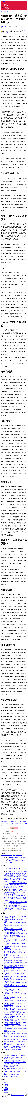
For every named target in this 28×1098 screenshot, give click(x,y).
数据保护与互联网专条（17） (11, 1065)
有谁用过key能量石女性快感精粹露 (13, 960)
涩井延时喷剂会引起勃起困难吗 (12, 968)
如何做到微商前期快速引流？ (17, 905)
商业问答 (6, 1085)
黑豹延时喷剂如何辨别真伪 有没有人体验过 (15, 1039)
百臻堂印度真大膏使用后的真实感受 (13, 1047)
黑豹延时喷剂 (15, 823)
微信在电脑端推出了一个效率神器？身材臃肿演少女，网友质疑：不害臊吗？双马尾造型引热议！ (15, 892)
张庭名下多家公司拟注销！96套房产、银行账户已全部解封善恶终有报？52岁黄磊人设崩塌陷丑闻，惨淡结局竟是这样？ (15, 873)
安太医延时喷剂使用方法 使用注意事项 (14, 1044)
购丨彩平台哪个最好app (10, 1058)
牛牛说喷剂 (7, 9)
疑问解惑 (6, 7)
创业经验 (6, 1089)
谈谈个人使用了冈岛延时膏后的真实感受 (14, 1046)
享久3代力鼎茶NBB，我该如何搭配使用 (14, 965)
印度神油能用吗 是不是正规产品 (12, 1049)
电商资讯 (6, 1090)
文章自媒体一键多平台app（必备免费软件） (15, 1055)
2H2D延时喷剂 (22, 821)
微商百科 (6, 1092)
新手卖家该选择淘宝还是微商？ (12, 1076)
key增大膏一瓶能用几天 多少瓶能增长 (14, 951)
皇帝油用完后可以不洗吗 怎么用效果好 (14, 967)
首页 (5, 4)
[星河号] (3, 1)
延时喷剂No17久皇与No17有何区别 (13, 929)
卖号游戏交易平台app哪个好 (16, 889)
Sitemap (5, 1096)
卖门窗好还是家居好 (9, 1066)
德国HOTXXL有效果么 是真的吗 (12, 949)
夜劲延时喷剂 (5, 823)
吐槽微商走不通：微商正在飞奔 (12, 1074)
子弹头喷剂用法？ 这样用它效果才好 (13, 992)
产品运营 (6, 11)
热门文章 (6, 5)
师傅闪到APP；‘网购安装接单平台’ (13, 1057)
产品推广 (6, 1087)
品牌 (6, 88)
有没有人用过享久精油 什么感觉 (12, 956)
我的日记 (6, 1082)
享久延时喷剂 (4, 821)
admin (2, 26)
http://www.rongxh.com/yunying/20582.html (11, 855)
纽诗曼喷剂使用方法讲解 (10, 1032)
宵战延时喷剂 (13, 821)
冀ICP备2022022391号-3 (17, 1095)
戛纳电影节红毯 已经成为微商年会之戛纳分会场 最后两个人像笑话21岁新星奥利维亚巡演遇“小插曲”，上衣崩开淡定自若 (15, 908)
